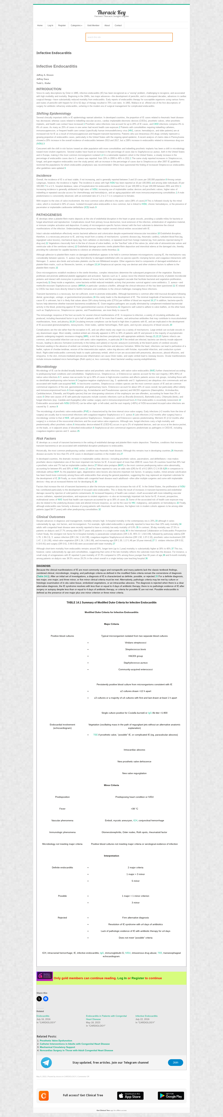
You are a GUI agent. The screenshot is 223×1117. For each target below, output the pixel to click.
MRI (86, 336)
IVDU (39, 143)
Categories (76, 25)
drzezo (59, 1076)
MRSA (82, 285)
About (107, 25)
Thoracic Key (111, 12)
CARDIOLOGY (70, 1076)
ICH (135, 820)
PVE (86, 411)
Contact (118, 25)
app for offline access (112, 1110)
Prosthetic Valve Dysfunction (56, 1040)
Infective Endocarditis (146, 1016)
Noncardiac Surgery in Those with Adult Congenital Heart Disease (76, 1050)
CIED (156, 124)
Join (175, 1062)
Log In (50, 25)
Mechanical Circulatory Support (57, 1047)
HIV (130, 130)
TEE (95, 734)
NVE (152, 370)
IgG (150, 713)
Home (40, 25)
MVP (120, 465)
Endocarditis (43, 1016)
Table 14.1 (43, 576)
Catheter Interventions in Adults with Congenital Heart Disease (75, 1044)
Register (62, 25)
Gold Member (93, 25)
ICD (86, 207)
